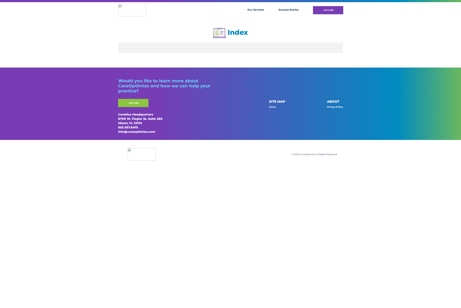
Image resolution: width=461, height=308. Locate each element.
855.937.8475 (128, 127)
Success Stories (288, 9)
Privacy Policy (335, 107)
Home (272, 107)
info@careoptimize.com (136, 131)
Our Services (255, 9)
